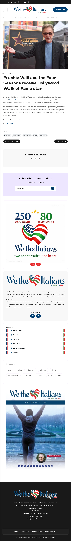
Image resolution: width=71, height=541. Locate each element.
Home (5, 18)
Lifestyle (43, 370)
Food (50, 375)
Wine (59, 375)
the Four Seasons (28, 100)
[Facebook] (5, 2)
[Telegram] (18, 2)
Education (27, 375)
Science (39, 375)
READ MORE (8, 124)
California (7, 135)
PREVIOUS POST (13, 141)
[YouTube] (25, 2)
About (16, 531)
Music (35, 135)
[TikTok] (21, 2)
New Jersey (43, 135)
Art (9, 370)
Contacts (25, 531)
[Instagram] (15, 2)
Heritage (19, 370)
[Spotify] (28, 2)
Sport (54, 370)
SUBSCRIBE (61, 9)
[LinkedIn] (11, 2)
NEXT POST (62, 141)
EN (38, 264)
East (11, 18)
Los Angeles (27, 135)
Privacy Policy (50, 531)
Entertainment (13, 375)
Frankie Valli (13, 100)
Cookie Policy (37, 531)
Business (31, 370)
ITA (33, 264)
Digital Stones (50, 537)
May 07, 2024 (8, 73)
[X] (8, 2)
